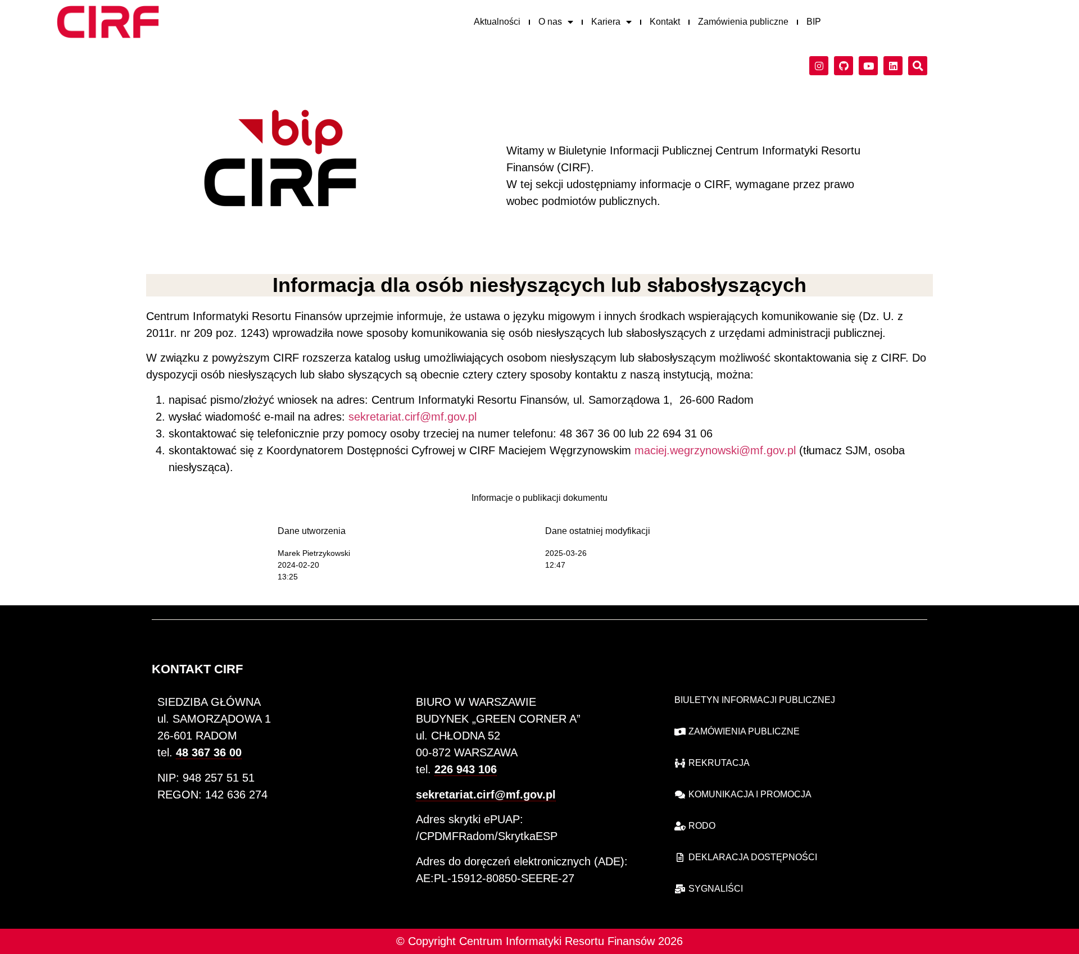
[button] (917, 65)
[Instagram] (818, 65)
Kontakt (665, 21)
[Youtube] (868, 65)
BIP (813, 21)
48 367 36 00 (209, 752)
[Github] (843, 65)
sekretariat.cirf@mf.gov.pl (412, 416)
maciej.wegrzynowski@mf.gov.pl (715, 450)
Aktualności (497, 21)
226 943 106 (465, 769)
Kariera (605, 21)
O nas (550, 21)
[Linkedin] (893, 65)
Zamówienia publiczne (743, 21)
